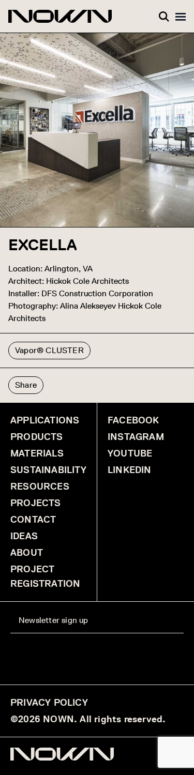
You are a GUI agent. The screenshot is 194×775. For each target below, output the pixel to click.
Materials (37, 453)
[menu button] (180, 16)
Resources (39, 486)
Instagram (136, 437)
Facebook (133, 420)
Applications (44, 420)
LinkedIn (130, 470)
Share (26, 385)
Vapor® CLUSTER (49, 350)
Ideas (24, 536)
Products (36, 437)
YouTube (130, 453)
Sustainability (48, 470)
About (26, 552)
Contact (33, 519)
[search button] (164, 16)
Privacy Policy (49, 702)
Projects (35, 503)
